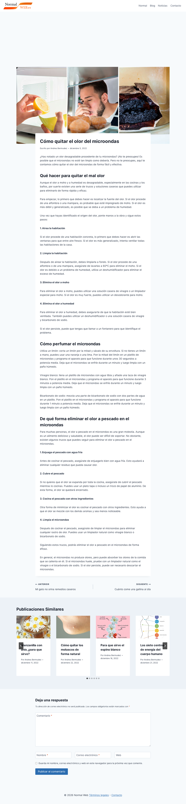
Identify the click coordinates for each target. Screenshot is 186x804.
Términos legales (99, 795)
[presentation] (33, 627)
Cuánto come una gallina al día (133, 587)
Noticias (162, 5)
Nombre (42, 755)
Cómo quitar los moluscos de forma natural (72, 649)
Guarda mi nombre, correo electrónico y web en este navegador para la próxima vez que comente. (91, 763)
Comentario (44, 715)
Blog (152, 5)
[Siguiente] (165, 645)
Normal (143, 5)
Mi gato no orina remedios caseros (55, 587)
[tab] (87, 678)
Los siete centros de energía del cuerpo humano (152, 649)
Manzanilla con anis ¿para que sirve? (31, 649)
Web (118, 755)
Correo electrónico (88, 755)
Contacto (175, 5)
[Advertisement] (93, 33)
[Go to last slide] (21, 645)
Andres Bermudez (33, 659)
